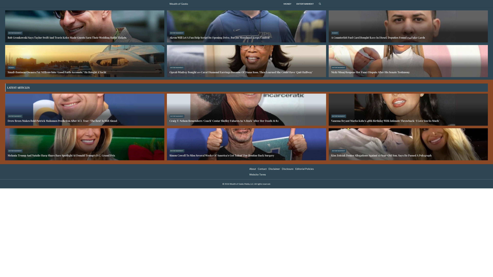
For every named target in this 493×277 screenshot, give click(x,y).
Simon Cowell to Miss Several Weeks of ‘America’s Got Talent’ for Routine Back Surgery (221, 155)
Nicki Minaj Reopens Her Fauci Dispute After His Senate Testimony (370, 72)
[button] (320, 4)
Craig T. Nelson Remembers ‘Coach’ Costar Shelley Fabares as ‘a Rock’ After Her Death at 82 (223, 120)
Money (287, 4)
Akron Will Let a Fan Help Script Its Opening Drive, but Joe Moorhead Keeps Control (219, 37)
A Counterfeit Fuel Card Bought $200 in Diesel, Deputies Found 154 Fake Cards (378, 37)
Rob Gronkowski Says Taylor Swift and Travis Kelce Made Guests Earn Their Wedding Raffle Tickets (67, 37)
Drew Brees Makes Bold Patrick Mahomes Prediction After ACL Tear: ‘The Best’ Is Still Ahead (62, 120)
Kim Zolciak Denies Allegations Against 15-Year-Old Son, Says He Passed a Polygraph (381, 155)
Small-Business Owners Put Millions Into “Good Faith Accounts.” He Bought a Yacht (57, 72)
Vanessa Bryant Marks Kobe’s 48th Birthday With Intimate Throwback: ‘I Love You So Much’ (385, 120)
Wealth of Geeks (178, 3)
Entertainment (305, 4)
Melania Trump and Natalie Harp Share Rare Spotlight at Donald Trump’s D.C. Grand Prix (61, 155)
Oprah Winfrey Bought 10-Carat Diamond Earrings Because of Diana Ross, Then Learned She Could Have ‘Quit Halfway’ (241, 72)
